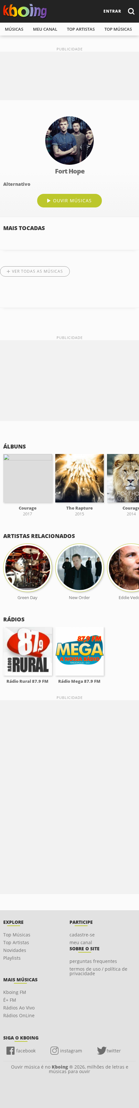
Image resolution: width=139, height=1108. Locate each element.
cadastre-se (82, 935)
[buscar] (131, 11)
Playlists (12, 958)
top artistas (81, 29)
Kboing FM (14, 992)
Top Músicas (16, 935)
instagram (71, 1051)
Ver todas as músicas (37, 271)
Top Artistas (16, 942)
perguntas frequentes (93, 961)
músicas (14, 29)
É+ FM (9, 1000)
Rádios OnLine (19, 1015)
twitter (114, 1051)
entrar (112, 11)
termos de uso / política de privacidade (98, 971)
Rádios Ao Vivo (19, 1008)
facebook (26, 1051)
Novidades (14, 950)
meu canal (45, 29)
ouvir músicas (72, 200)
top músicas (118, 29)
